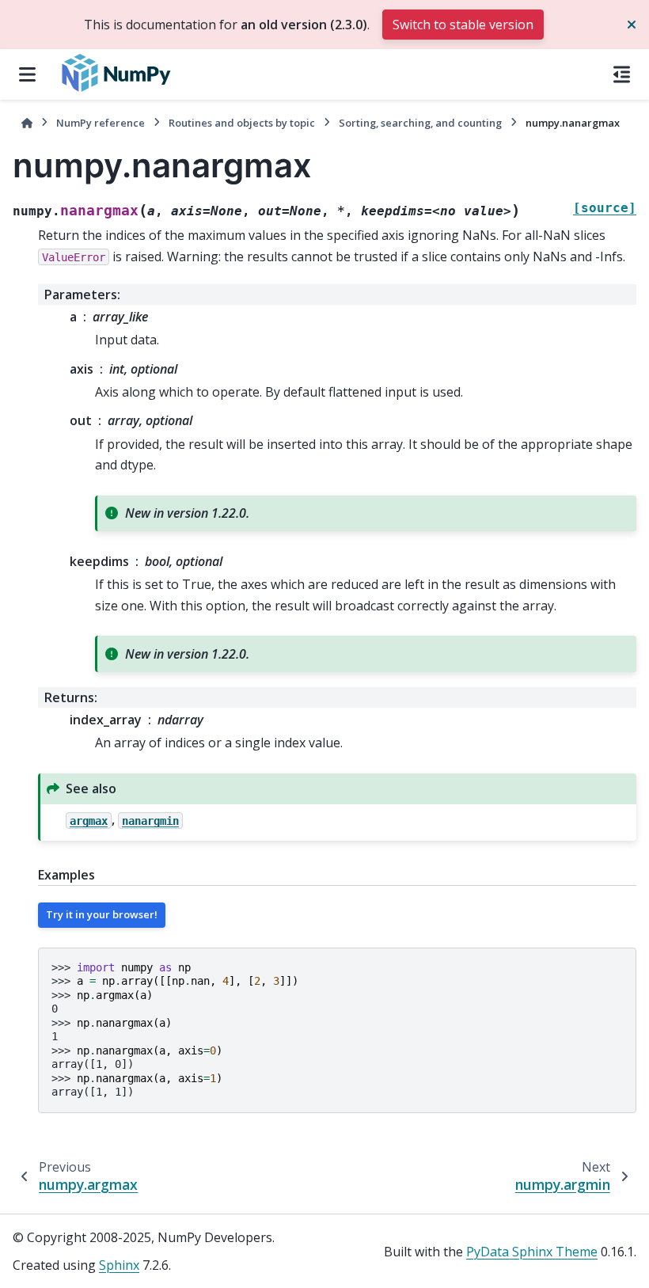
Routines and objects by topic (242, 123)
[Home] (26, 123)
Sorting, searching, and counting (420, 123)
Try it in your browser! (102, 914)
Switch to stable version (463, 24)
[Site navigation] (27, 74)
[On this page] (621, 74)
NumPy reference (100, 123)
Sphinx (119, 1265)
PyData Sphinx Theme (532, 1251)
